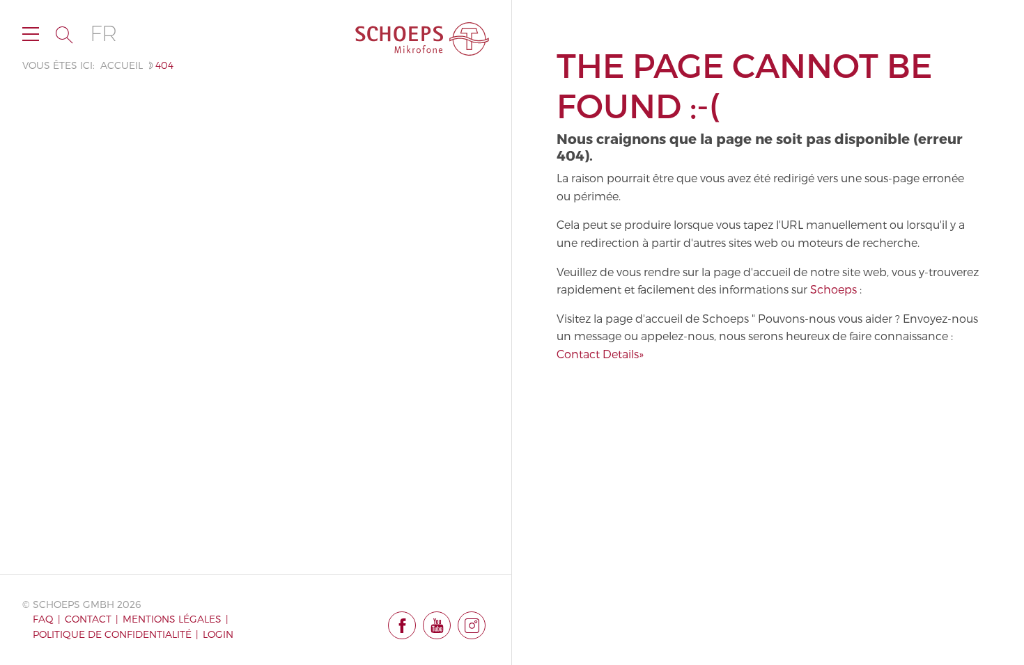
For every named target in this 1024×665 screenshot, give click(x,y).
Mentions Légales (172, 619)
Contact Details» (600, 353)
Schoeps (833, 289)
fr (103, 34)
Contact (88, 619)
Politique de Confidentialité (112, 634)
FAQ (43, 619)
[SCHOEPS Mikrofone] (422, 39)
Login (218, 634)
